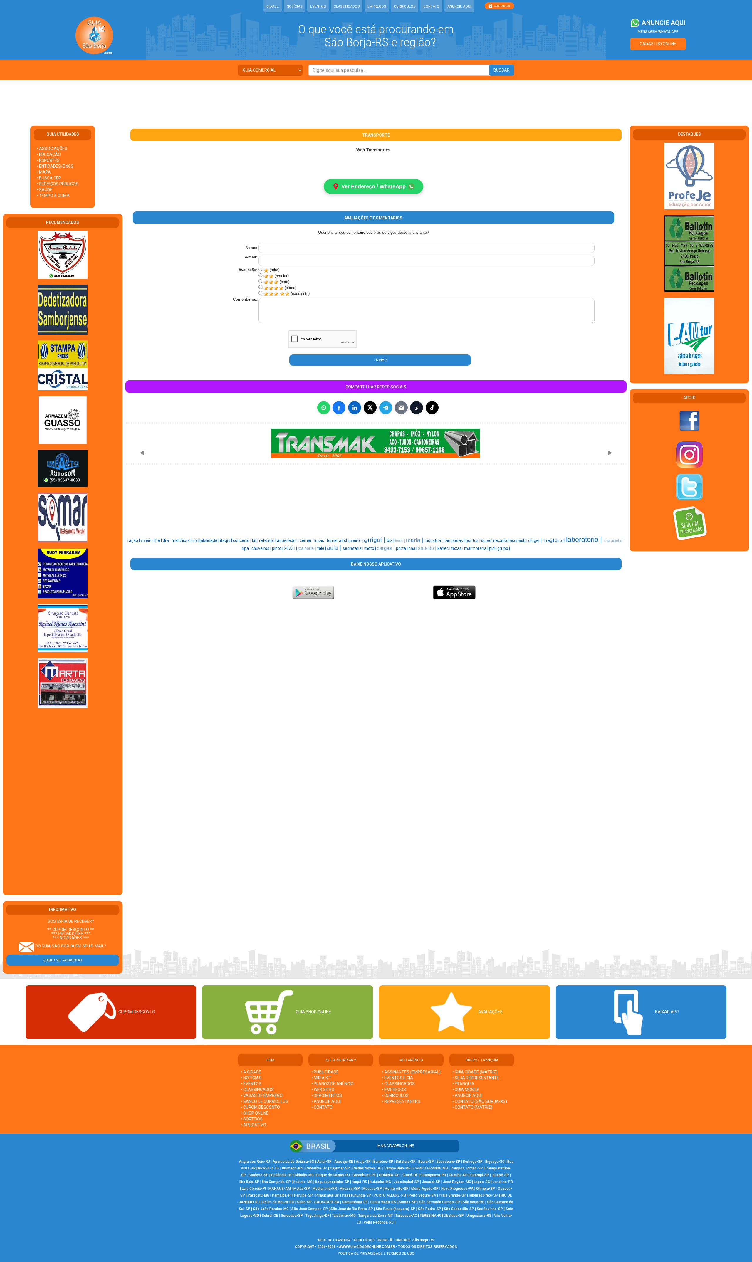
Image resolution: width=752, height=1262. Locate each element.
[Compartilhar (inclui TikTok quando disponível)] (432, 407)
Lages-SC (482, 1182)
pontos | (473, 540)
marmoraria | (476, 548)
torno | (400, 541)
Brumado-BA (292, 1168)
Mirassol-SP (350, 1189)
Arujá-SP (363, 1162)
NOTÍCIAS (294, 6)
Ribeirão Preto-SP (483, 1195)
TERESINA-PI (430, 1216)
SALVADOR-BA (326, 1202)
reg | (550, 540)
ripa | (246, 548)
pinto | (278, 548)
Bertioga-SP (473, 1162)
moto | (370, 548)
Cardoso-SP (258, 1175)
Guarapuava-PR (433, 1175)
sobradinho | (614, 540)
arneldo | (427, 548)
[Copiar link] (416, 407)
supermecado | (495, 540)
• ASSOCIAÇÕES (52, 148)
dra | (167, 540)
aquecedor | (288, 540)
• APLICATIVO (253, 1124)
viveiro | (148, 540)
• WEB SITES (322, 1089)
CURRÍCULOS (404, 6)
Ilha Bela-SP (249, 1182)
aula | (335, 548)
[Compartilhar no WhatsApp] (323, 407)
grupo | (503, 548)
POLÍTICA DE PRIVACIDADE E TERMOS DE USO (376, 1253)
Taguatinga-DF (317, 1216)
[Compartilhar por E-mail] (401, 407)
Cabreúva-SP (316, 1168)
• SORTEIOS (252, 1119)
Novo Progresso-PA (457, 1189)
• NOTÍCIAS (251, 1078)
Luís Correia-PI (254, 1189)
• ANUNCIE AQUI (326, 1101)
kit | (255, 540)
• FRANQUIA (463, 1083)
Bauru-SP (426, 1162)
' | (544, 540)
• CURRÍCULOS (395, 1095)
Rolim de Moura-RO (278, 1202)
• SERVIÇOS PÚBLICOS (57, 184)
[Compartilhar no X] (370, 407)
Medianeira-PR (325, 1189)
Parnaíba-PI (281, 1195)
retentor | (268, 540)
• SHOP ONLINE (254, 1113)
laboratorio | (585, 539)
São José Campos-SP (309, 1209)
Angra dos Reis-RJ (254, 1162)
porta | (402, 548)
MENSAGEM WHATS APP (658, 32)
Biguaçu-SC (495, 1162)
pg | (366, 540)
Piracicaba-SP (327, 1195)
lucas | (320, 540)
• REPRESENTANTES (401, 1101)
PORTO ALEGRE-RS (390, 1195)
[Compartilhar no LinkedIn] (354, 407)
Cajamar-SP (340, 1168)
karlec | (444, 548)
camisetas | (455, 540)
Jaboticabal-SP (406, 1182)
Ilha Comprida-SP (276, 1182)
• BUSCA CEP (49, 178)
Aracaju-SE (343, 1162)
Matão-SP (301, 1189)
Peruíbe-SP (303, 1195)
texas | (457, 548)
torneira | (335, 540)
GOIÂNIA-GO (389, 1175)
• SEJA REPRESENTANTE (476, 1078)
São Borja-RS (473, 1202)
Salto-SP (304, 1202)
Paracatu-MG (258, 1195)
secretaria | (353, 548)
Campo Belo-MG (397, 1168)
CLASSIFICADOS (347, 6)
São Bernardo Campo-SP (439, 1202)
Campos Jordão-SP (467, 1168)
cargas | (386, 548)
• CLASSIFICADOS (257, 1089)
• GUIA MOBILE (465, 1089)
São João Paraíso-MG (271, 1209)
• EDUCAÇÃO (49, 154)
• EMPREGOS (394, 1089)
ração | (134, 540)
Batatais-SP (406, 1162)
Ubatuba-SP (454, 1216)
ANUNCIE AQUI (459, 6)
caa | (413, 548)
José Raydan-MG (457, 1182)
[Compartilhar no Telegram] (385, 407)
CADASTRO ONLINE (658, 43)
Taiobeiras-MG (344, 1216)
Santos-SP (408, 1202)
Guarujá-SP (479, 1175)
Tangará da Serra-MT (375, 1216)
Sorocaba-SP (292, 1216)
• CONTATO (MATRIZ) (472, 1107)
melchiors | (182, 540)
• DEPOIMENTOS (326, 1095)
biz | (391, 540)
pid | (493, 548)
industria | (434, 540)
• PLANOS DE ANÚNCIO (332, 1083)
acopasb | (519, 540)
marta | (415, 540)
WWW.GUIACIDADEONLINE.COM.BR (367, 1247)
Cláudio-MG (304, 1175)
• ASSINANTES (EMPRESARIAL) (411, 1072)
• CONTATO (322, 1107)
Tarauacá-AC (406, 1216)
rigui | (378, 539)
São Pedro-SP (429, 1209)
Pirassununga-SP (356, 1195)
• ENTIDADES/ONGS (55, 166)
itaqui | (226, 540)
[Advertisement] (376, 99)
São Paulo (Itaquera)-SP (395, 1209)
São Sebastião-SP (459, 1209)
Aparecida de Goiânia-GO (293, 1162)
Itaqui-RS (359, 1182)
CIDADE (272, 6)
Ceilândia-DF (281, 1175)
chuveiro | (353, 540)
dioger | (535, 540)
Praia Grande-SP (452, 1195)
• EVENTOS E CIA (397, 1078)
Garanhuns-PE (364, 1175)
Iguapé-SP (500, 1175)
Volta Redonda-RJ (379, 1222)
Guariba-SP (458, 1175)
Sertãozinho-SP (490, 1209)
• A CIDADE (251, 1072)
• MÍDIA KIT (321, 1078)
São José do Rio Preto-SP (351, 1209)
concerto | (242, 540)
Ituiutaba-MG (380, 1182)
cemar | (307, 540)
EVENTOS (318, 6)
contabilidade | (206, 540)
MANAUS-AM (279, 1189)
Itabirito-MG (303, 1182)
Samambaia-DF (354, 1202)
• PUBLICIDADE (325, 1072)
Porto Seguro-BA (422, 1195)
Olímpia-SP (485, 1189)
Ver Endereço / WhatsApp (373, 186)
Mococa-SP (372, 1189)
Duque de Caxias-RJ (333, 1175)
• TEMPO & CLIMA (53, 195)
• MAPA (44, 172)
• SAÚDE (44, 189)
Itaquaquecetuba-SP (332, 1182)
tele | (322, 548)
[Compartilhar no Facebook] (339, 407)
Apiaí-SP (324, 1162)
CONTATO (431, 6)
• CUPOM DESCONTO (260, 1107)
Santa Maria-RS (383, 1202)
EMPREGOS (376, 6)
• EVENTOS (251, 1083)
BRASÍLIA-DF (268, 1168)
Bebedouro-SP (448, 1162)
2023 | (290, 548)
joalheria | (307, 548)
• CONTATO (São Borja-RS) (479, 1101)
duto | (560, 540)
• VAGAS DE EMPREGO (262, 1095)
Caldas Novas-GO (367, 1168)
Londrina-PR (503, 1182)
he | (159, 540)
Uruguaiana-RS (478, 1216)
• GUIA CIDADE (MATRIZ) (475, 1072)
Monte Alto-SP (397, 1189)
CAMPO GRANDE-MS (430, 1168)
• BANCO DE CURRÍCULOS (264, 1101)
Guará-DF (410, 1175)
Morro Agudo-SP (425, 1189)
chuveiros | (261, 548)
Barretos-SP (383, 1162)
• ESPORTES (48, 160)
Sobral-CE (270, 1216)
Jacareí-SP (431, 1182)
